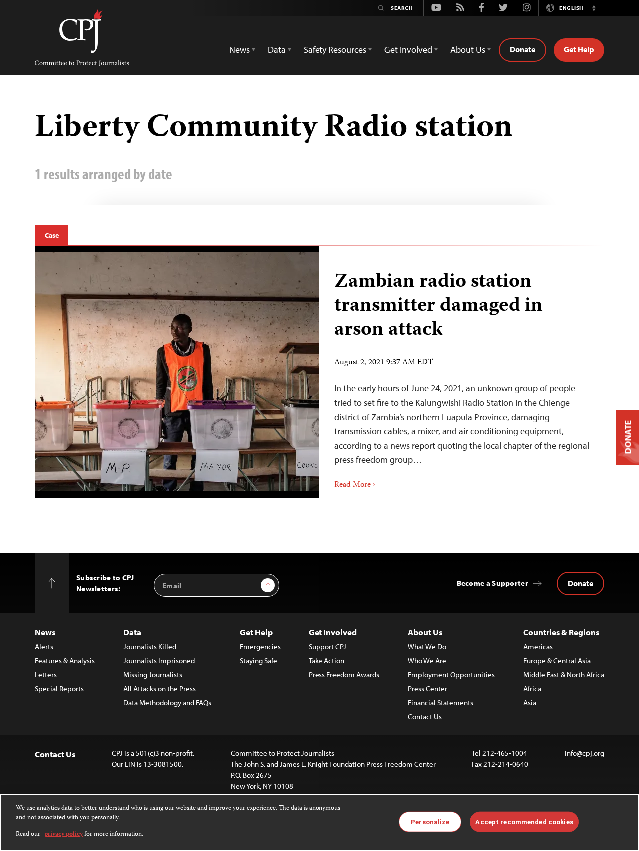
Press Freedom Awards (344, 674)
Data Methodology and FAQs (167, 702)
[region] (319, 822)
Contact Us (425, 716)
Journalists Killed (149, 646)
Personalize (430, 821)
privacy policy (63, 834)
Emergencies (260, 646)
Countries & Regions (561, 632)
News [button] (239, 49)
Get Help (579, 49)
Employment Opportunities (451, 674)
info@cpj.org (584, 753)
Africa (532, 688)
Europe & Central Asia (557, 660)
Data (132, 632)
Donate (522, 49)
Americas (538, 646)
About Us (425, 632)
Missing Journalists (152, 674)
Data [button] (277, 49)
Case (51, 235)
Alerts (44, 646)
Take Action (326, 660)
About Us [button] (467, 49)
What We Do (427, 646)
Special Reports (59, 688)
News (45, 632)
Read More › (354, 485)
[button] (594, 8)
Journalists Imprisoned (159, 660)
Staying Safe (258, 660)
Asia (529, 702)
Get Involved (333, 632)
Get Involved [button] (408, 49)
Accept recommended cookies (524, 821)
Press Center (427, 688)
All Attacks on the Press (159, 688)
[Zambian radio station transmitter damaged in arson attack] (462, 372)
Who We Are (427, 660)
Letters (46, 674)
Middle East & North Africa (563, 674)
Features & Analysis (65, 660)
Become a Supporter (492, 583)
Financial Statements (440, 702)
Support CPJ (327, 646)
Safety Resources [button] (335, 49)
